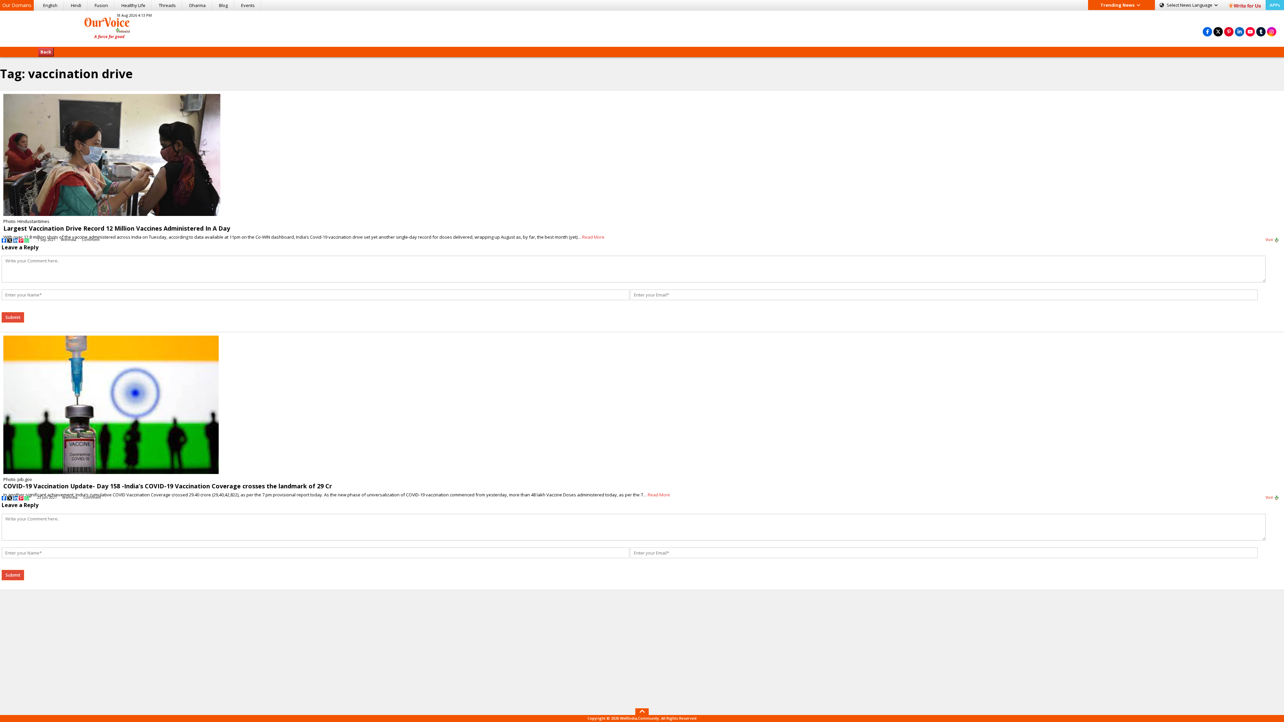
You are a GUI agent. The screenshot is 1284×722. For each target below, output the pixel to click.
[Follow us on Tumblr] (1261, 31)
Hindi (76, 5)
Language (1190, 5)
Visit (1270, 239)
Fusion (101, 5)
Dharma (197, 5)
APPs (1275, 5)
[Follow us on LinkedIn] (1239, 31)
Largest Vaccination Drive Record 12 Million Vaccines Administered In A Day (116, 228)
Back (45, 52)
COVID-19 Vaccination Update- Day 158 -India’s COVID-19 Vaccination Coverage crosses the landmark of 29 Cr (167, 486)
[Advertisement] (642, 28)
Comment (91, 239)
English (50, 5)
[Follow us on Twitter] (1218, 31)
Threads (167, 5)
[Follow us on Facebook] (1207, 31)
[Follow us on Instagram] (1271, 31)
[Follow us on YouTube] (1250, 31)
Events (248, 5)
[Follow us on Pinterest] (1229, 31)
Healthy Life (133, 5)
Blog (223, 5)
